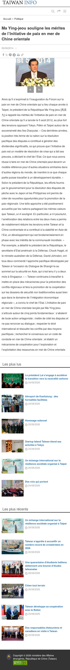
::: (3, 1)
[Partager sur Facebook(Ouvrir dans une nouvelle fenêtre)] (3, 55)
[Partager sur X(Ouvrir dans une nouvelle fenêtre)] (6, 55)
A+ (39, 89)
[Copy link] (22, 55)
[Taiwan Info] (21, 3)
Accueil (7, 18)
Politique (18, 18)
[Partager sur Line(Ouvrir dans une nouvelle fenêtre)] (10, 55)
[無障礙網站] (20, 662)
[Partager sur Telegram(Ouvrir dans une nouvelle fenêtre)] (14, 55)
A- (30, 89)
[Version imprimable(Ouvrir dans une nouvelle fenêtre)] (18, 55)
